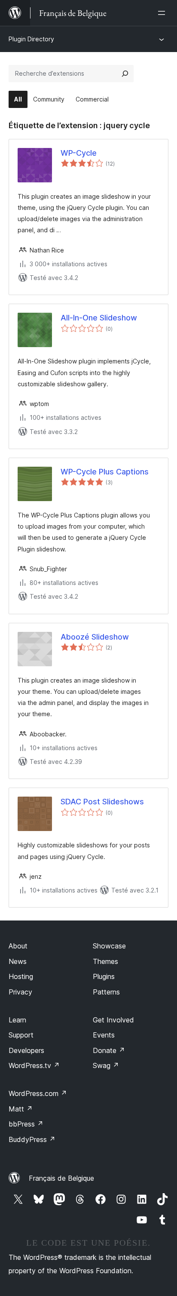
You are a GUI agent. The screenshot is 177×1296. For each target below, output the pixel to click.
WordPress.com (38, 1093)
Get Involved (113, 1020)
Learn (17, 1020)
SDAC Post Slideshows (102, 801)
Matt (21, 1109)
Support (21, 1035)
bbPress (26, 1124)
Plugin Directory (31, 39)
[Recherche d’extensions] (125, 73)
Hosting (21, 976)
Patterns (106, 992)
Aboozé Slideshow (95, 636)
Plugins (104, 976)
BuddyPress (32, 1139)
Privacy (20, 992)
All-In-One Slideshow (99, 317)
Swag (106, 1065)
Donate (109, 1050)
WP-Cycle (79, 152)
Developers (26, 1050)
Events (104, 1035)
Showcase (109, 946)
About (18, 946)
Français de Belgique (61, 1178)
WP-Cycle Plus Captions (105, 471)
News (18, 961)
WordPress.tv (34, 1065)
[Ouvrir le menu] (163, 13)
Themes (105, 961)
